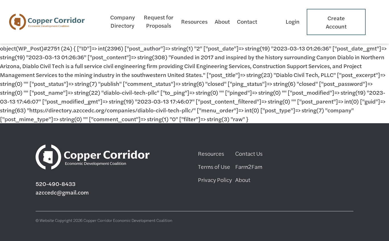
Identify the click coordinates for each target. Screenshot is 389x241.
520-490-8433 (55, 183)
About (222, 21)
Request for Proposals (158, 21)
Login (293, 21)
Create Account (336, 22)
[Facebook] (283, 153)
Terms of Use (214, 166)
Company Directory (122, 21)
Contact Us (249, 153)
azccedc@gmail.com (62, 192)
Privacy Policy (215, 179)
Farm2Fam (248, 166)
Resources (194, 21)
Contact (247, 21)
